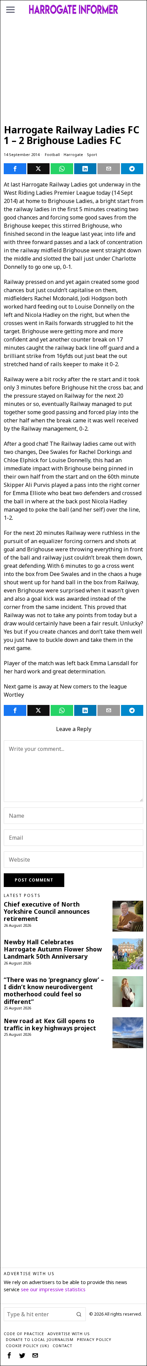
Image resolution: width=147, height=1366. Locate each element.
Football (52, 154)
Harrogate (73, 154)
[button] (79, 1314)
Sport (92, 154)
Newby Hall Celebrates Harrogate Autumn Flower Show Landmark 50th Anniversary (53, 949)
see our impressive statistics (53, 1289)
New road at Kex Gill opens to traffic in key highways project (50, 1024)
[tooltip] (15, 168)
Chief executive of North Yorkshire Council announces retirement (47, 911)
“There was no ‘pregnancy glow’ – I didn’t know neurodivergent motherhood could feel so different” (54, 990)
